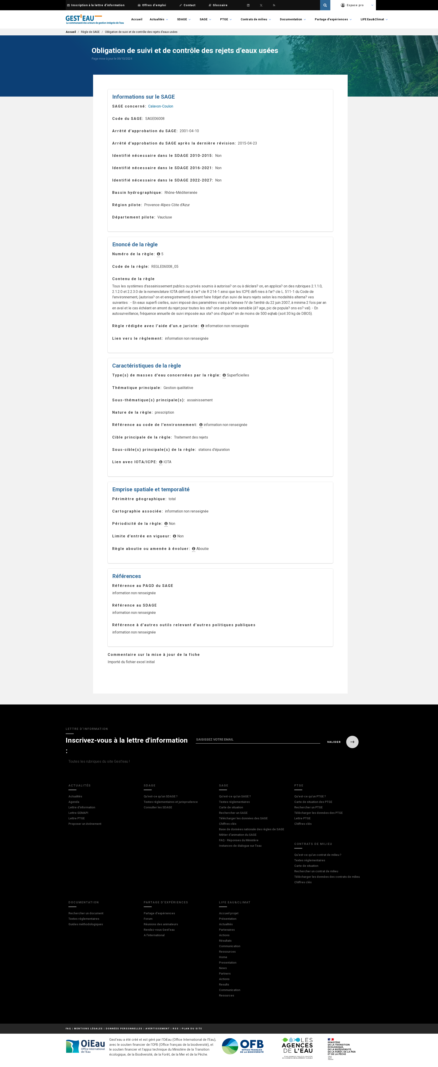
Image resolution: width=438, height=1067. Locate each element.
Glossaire (220, 5)
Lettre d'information (81, 807)
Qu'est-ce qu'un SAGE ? (235, 796)
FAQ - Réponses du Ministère (238, 840)
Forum (148, 918)
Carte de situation (231, 807)
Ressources (227, 951)
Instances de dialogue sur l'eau (240, 845)
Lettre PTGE (76, 818)
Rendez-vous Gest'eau (159, 929)
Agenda (73, 802)
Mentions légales (88, 1028)
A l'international (154, 935)
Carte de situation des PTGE (313, 802)
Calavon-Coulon (160, 106)
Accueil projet (228, 913)
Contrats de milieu (254, 19)
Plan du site (192, 1028)
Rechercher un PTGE (308, 807)
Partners (225, 973)
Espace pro (355, 5)
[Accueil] (95, 19)
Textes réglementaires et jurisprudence (171, 802)
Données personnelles (124, 1028)
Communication (229, 946)
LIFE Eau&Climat (372, 19)
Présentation (227, 918)
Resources (226, 995)
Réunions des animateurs (161, 924)
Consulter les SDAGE (158, 807)
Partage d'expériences (331, 19)
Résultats (225, 940)
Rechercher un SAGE (233, 813)
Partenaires (227, 929)
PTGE (224, 19)
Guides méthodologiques (85, 924)
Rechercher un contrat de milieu (316, 871)
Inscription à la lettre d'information (98, 5)
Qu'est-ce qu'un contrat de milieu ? (317, 855)
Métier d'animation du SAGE (237, 834)
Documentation (291, 19)
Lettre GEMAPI (78, 813)
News (223, 968)
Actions (224, 935)
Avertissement (158, 1028)
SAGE (203, 19)
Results (224, 984)
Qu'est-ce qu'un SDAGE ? (160, 796)
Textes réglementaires (234, 802)
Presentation (227, 962)
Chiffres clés (227, 823)
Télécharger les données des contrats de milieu (327, 876)
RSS (176, 1028)
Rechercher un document (85, 913)
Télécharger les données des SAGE (243, 818)
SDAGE (182, 19)
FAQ (68, 1028)
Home (223, 957)
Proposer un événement (84, 823)
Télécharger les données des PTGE (318, 813)
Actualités (157, 19)
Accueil (136, 19)
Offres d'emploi (154, 5)
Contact (190, 5)
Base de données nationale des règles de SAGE (251, 829)
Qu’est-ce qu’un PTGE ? (310, 796)
